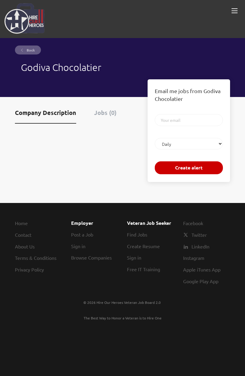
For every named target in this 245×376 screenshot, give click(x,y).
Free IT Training (143, 269)
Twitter (199, 235)
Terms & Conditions (35, 258)
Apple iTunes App (201, 269)
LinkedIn (200, 246)
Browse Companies (91, 257)
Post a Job (82, 234)
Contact (23, 235)
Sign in (78, 246)
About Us (25, 246)
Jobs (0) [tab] (105, 112)
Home (21, 223)
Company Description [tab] (45, 112)
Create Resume (143, 246)
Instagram (193, 258)
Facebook (193, 223)
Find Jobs (137, 234)
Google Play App (200, 281)
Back (30, 50)
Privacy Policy (29, 269)
